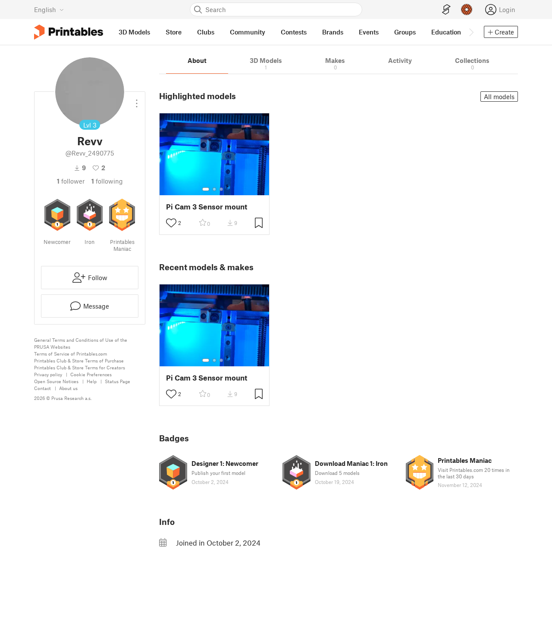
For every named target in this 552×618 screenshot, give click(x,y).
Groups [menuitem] (405, 32)
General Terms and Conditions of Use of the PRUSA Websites (80, 343)
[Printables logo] (68, 32)
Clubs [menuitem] (205, 32)
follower (71, 181)
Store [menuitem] (174, 32)
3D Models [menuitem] (134, 32)
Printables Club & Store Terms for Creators (79, 367)
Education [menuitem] (446, 32)
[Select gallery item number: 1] (205, 189)
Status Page (117, 381)
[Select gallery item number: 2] (214, 189)
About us (68, 388)
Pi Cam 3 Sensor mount (206, 207)
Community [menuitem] (247, 32)
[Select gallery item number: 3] (221, 189)
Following (107, 181)
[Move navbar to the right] (471, 32)
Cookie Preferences (91, 374)
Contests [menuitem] (294, 32)
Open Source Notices (56, 381)
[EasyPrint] (446, 9)
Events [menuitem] (369, 32)
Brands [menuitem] (332, 32)
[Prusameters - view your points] (466, 9)
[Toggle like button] (171, 223)
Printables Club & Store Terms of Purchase (79, 360)
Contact (42, 388)
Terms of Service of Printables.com (70, 353)
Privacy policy (48, 374)
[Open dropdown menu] (136, 100)
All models (499, 96)
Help (92, 381)
